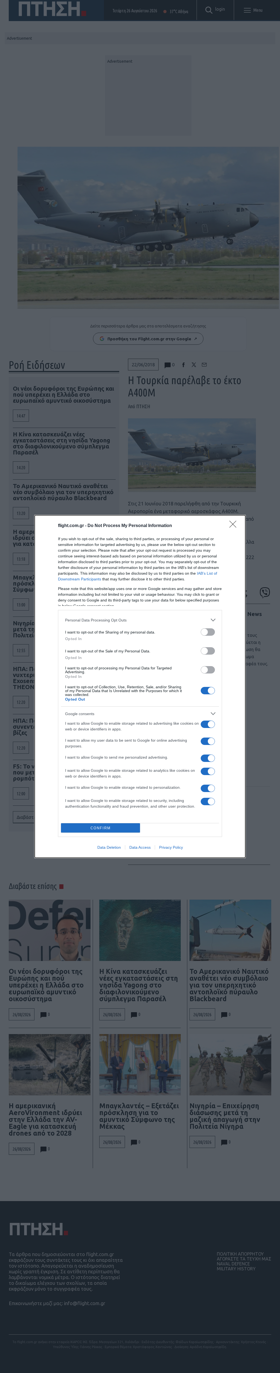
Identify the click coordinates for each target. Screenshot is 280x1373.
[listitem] (140, 620)
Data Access (140, 847)
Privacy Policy (171, 847)
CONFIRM (101, 828)
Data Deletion (109, 847)
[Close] (234, 526)
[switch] (208, 632)
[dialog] (140, 686)
